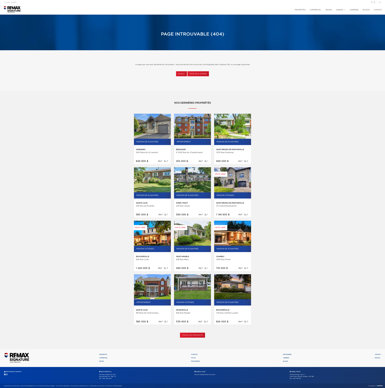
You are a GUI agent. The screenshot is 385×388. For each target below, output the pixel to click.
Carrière (354, 10)
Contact (378, 10)
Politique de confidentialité (80, 385)
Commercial (315, 10)
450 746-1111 (297, 378)
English (377, 357)
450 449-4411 (106, 378)
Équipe (329, 10)
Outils (193, 357)
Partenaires (287, 354)
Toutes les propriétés (192, 335)
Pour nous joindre (198, 74)
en (380, 2)
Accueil (181, 74)
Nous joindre (11, 2)
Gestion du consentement (114, 385)
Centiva (379, 385)
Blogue (366, 10)
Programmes (195, 361)
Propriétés (300, 10)
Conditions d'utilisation (97, 385)
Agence (339, 10)
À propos (194, 354)
